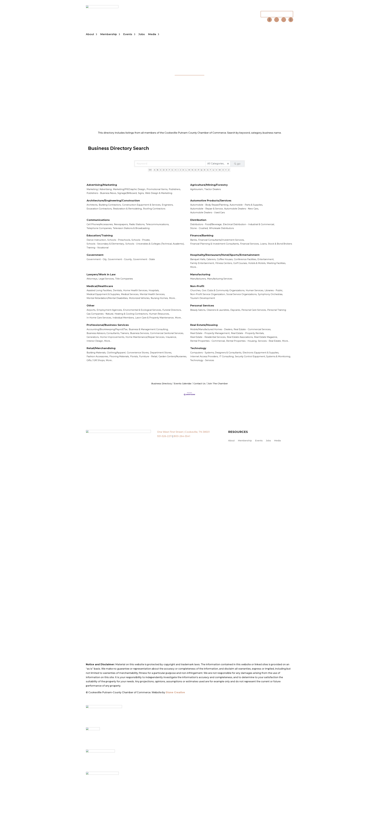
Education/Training (100, 235)
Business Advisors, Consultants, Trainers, (108, 333)
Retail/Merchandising (101, 348)
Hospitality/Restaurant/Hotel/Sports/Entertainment (225, 254)
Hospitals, (154, 290)
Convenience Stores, (138, 352)
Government (95, 254)
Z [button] (228, 170)
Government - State (144, 259)
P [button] (198, 170)
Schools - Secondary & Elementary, (106, 243)
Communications (98, 219)
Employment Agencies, (109, 310)
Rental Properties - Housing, (241, 341)
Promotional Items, (157, 189)
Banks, (193, 240)
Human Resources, (159, 313)
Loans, (263, 243)
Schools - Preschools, (119, 240)
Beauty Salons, (198, 310)
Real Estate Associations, (240, 337)
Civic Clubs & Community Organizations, (223, 290)
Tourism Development (202, 298)
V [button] (216, 170)
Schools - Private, (140, 240)
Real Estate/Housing (204, 324)
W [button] (220, 170)
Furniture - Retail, (148, 356)
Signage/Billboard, (127, 193)
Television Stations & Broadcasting (131, 228)
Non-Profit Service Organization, (207, 294)
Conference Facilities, (245, 259)
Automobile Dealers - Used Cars (207, 212)
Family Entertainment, (202, 263)
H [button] (175, 170)
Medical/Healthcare (100, 286)
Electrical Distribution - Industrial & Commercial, (248, 224)
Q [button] (201, 170)
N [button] (192, 170)
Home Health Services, (135, 290)
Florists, (134, 356)
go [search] (238, 163)
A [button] (154, 170)
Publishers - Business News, (102, 193)
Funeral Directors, (171, 310)
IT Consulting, (226, 356)
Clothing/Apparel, (116, 352)
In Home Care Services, (99, 317)
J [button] (180, 170)
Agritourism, (196, 189)
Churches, (195, 290)
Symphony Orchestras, (270, 294)
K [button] (183, 170)
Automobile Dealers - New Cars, (241, 208)
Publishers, (175, 189)
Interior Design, (95, 341)
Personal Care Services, (253, 310)
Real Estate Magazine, (266, 337)
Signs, (141, 193)
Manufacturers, (198, 278)
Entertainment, (265, 259)
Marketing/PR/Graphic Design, (129, 189)
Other (90, 305)
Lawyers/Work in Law (101, 274)
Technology (198, 348)
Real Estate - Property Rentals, (247, 333)
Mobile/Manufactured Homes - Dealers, (211, 329)
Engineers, (167, 204)
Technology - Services (202, 360)
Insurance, (171, 337)
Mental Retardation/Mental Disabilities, (107, 298)
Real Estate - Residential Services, (208, 337)
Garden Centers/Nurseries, (173, 356)
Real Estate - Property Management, (210, 333)
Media (152, 34)
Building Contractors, (110, 204)
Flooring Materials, (119, 356)
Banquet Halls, (198, 259)
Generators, (93, 337)
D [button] (163, 170)
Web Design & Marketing (158, 193)
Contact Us (199, 383)
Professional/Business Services (108, 324)
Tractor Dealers (212, 189)
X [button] (223, 170)
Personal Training (276, 310)
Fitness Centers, (223, 263)
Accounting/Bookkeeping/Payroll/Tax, (107, 329)
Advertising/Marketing (102, 184)
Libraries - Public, (274, 290)
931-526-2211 (164, 436)
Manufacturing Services (219, 278)
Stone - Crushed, (199, 228)
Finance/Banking (201, 235)
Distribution (198, 219)
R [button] (204, 170)
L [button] (186, 170)
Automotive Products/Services (210, 200)
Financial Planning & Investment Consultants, (214, 243)
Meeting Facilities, (276, 263)
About (90, 34)
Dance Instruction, (96, 240)
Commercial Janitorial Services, (167, 333)
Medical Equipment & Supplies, (103, 294)
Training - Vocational (98, 247)
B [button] (157, 170)
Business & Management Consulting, (148, 329)
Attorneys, (92, 278)
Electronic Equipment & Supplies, (261, 352)
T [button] (210, 170)
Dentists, (117, 290)
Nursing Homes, (159, 298)
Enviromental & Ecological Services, (142, 310)
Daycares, (235, 310)
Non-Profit (197, 286)
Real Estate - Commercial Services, (252, 329)
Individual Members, (123, 317)
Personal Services (202, 305)
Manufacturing (200, 274)
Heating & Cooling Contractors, (131, 313)
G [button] (172, 170)
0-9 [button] (150, 170)
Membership (108, 34)
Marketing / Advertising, (99, 189)
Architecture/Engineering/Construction (113, 200)
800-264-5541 (182, 436)
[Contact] (269, 19)
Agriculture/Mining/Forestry (209, 184)
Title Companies (124, 278)
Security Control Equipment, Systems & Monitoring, (263, 356)
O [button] (195, 170)
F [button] (169, 170)
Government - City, (97, 259)
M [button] (189, 170)
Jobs (141, 34)
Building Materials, (96, 352)
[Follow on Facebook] (276, 19)
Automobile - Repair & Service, (206, 208)
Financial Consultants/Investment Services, (221, 240)
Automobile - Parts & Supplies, (246, 204)
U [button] (213, 170)
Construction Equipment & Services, (141, 204)
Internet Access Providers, (204, 356)
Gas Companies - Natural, (100, 313)
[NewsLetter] (290, 19)
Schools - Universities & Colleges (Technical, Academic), (154, 243)
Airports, (91, 310)
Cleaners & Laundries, (218, 310)
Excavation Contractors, (99, 208)
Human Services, (255, 290)
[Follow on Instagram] (283, 19)
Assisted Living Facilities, (99, 290)
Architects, (92, 204)
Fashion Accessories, (98, 356)
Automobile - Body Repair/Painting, (209, 204)
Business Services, (139, 333)
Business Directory (161, 383)
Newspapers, (121, 224)
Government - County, (120, 259)
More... (193, 267)
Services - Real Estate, (269, 341)
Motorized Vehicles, (139, 298)
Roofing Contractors (154, 208)
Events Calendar (182, 383)
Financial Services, (249, 243)
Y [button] (225, 170)
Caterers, (211, 259)
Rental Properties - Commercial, (207, 341)
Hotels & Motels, (257, 263)
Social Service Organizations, (241, 294)
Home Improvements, (112, 337)
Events (127, 34)
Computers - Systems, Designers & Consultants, (216, 352)
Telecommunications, (157, 224)
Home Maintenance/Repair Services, (145, 337)
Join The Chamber (276, 14)
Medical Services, (130, 294)
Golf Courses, (240, 263)
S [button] (207, 170)
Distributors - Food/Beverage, (206, 224)
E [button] (166, 170)
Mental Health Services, (152, 294)
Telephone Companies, (99, 228)
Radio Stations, (137, 224)
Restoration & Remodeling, (127, 208)
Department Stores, (161, 352)
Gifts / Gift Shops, (96, 360)
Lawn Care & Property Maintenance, (154, 317)
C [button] (160, 170)
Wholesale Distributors (221, 228)
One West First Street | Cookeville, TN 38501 (183, 432)
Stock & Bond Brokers (280, 243)
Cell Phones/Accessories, (100, 224)
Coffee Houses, (225, 259)
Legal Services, (106, 278)
